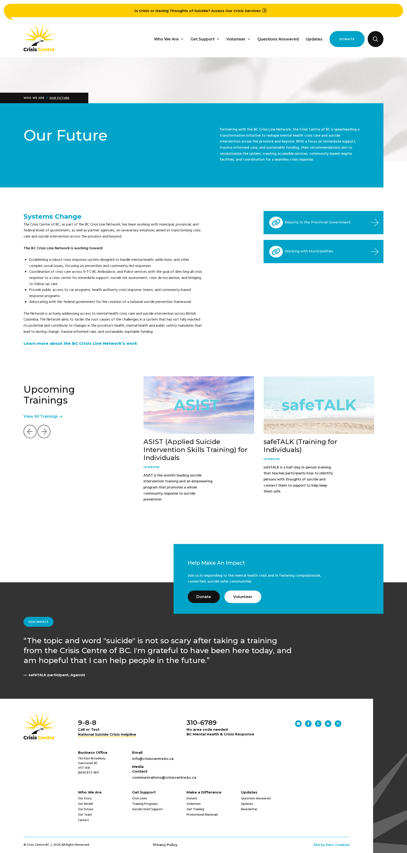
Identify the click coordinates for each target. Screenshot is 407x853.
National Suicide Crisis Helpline (107, 734)
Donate (347, 39)
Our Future (59, 97)
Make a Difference (204, 792)
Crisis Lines (139, 798)
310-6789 (202, 722)
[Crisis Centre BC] (40, 50)
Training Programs (145, 804)
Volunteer (236, 39)
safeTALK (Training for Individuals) (300, 446)
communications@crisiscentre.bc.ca (164, 777)
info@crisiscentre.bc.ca (153, 759)
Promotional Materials (202, 814)
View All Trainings (41, 416)
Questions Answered (278, 39)
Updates (314, 39)
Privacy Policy (165, 845)
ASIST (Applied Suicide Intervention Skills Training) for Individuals (195, 450)
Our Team (85, 814)
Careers (83, 820)
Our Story (85, 798)
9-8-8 (87, 722)
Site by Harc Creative (331, 845)
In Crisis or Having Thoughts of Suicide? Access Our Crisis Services (197, 10)
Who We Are (166, 39)
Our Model (85, 804)
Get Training (195, 809)
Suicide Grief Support (147, 809)
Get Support (203, 39)
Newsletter (249, 809)
